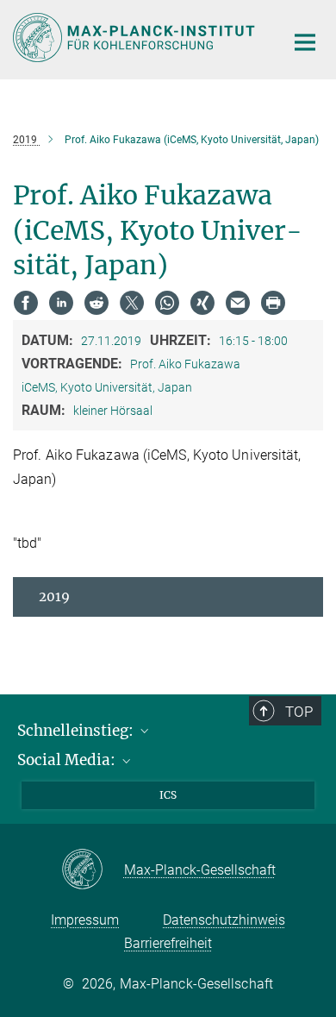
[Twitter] (132, 303)
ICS (168, 794)
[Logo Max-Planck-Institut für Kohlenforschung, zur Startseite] (135, 37)
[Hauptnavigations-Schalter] (305, 42)
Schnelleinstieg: (77, 730)
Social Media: (68, 760)
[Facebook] (26, 303)
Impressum (85, 920)
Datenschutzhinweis (224, 920)
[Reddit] (96, 303)
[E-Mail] (238, 303)
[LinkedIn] (61, 303)
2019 (54, 596)
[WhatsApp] (167, 303)
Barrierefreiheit (168, 943)
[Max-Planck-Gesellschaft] (92, 870)
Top (299, 711)
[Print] (273, 303)
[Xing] (202, 303)
